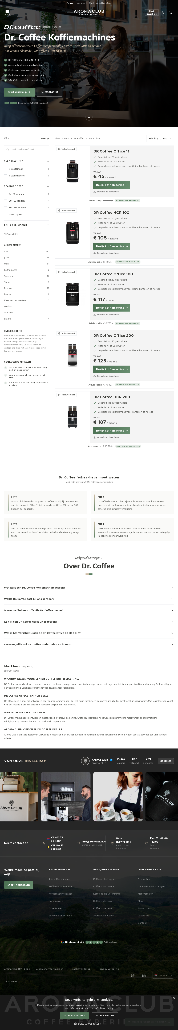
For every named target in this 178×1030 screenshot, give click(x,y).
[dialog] (89, 1012)
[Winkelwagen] (171, 12)
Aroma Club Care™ (103, 915)
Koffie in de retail (102, 908)
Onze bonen (55, 908)
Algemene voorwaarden (49, 968)
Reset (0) (45, 138)
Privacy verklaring (109, 968)
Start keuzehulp (17, 92)
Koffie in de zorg (102, 901)
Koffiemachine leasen (60, 893)
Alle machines (62, 138)
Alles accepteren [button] (74, 1015)
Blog (140, 901)
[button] (89, 1024)
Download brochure (108, 191)
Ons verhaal (144, 879)
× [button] (174, 998)
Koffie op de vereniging (106, 893)
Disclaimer (12, 981)
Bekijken (166, 761)
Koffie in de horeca (103, 886)
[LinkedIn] (144, 975)
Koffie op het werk (103, 879)
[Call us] (163, 12)
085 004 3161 (51, 92)
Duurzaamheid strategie (151, 886)
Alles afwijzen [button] (105, 1015)
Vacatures (143, 915)
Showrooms (144, 908)
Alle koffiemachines (59, 879)
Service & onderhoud (60, 915)
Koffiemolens (56, 901)
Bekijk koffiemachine (110, 185)
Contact (142, 922)
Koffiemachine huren (60, 886)
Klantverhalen (145, 893)
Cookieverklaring (81, 968)
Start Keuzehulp (18, 885)
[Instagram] (133, 975)
